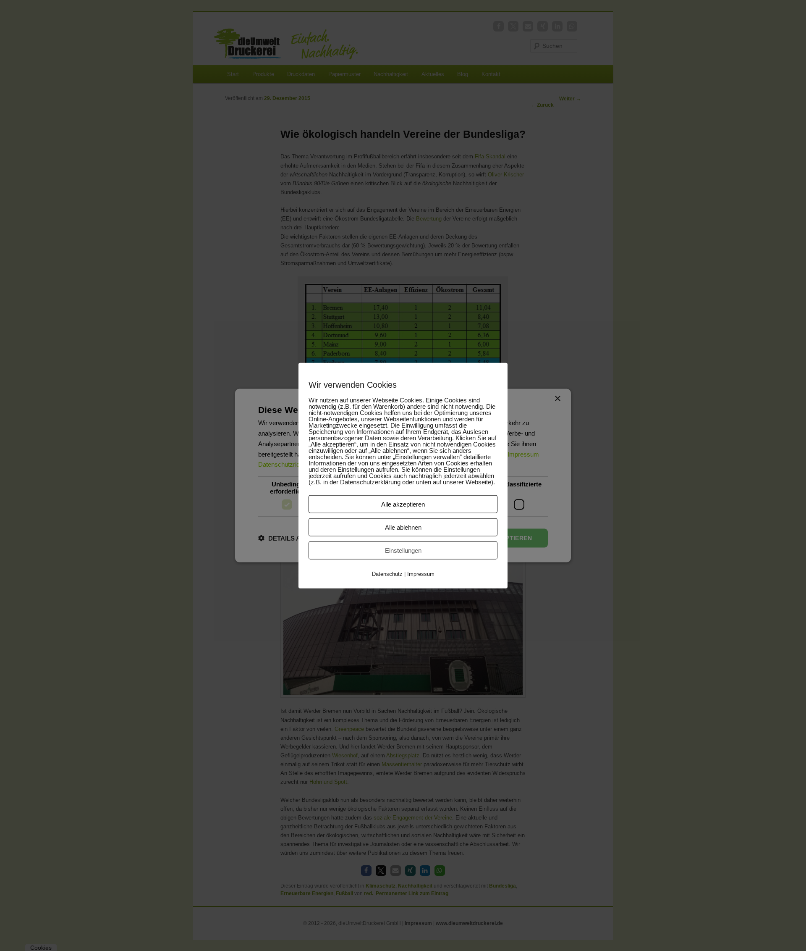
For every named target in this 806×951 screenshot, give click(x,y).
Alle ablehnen (403, 527)
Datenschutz (387, 573)
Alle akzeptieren (403, 503)
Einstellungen (403, 550)
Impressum (420, 573)
